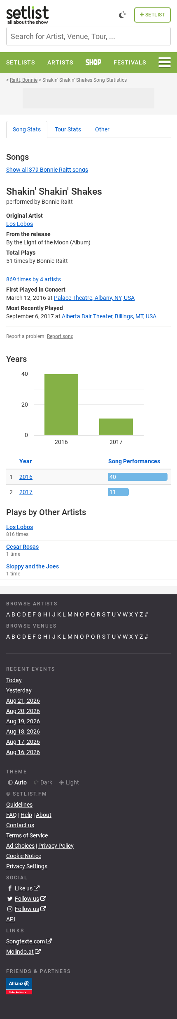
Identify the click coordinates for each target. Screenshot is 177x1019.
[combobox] (88, 36)
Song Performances (134, 461)
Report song (60, 336)
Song (27, 129)
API (10, 919)
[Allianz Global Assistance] (19, 985)
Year (25, 461)
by (33, 279)
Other (102, 129)
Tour (68, 129)
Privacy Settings (26, 866)
